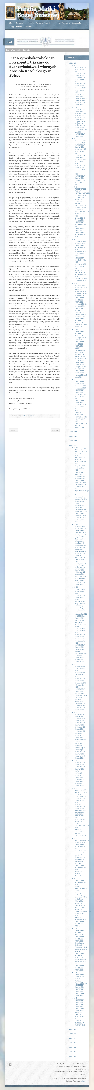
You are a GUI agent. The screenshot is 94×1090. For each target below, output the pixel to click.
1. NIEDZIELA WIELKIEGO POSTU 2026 (79, 344)
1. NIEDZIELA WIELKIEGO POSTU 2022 (79, 968)
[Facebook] (10, 1064)
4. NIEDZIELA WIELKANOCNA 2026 (80, 248)
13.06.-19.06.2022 (81, 819)
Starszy (55, 430)
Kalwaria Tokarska (43, 23)
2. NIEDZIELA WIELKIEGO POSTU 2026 (79, 334)
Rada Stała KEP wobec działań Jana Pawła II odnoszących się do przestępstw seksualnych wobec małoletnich (81, 545)
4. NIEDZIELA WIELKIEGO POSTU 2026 (79, 310)
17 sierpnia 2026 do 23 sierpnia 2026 (80, 80)
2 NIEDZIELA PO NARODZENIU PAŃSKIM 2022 (80, 1023)
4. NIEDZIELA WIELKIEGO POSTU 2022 (79, 933)
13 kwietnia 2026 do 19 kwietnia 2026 (80, 266)
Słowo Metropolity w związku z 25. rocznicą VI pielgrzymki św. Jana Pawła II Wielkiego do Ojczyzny (80, 857)
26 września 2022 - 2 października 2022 (80, 668)
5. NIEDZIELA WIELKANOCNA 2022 (80, 867)
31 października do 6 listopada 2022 (80, 591)
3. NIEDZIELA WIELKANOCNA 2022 (80, 882)
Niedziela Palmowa (62, 23)
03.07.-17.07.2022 (81, 796)
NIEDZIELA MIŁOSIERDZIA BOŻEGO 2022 (80, 905)
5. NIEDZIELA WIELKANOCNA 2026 (80, 234)
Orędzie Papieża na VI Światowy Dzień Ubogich (80, 578)
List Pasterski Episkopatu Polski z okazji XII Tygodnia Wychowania (81, 697)
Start (11, 23)
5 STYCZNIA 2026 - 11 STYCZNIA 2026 (81, 419)
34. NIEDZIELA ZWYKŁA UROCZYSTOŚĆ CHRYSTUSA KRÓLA (80, 558)
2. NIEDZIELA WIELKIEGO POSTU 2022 (79, 955)
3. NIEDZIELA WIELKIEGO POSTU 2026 (79, 321)
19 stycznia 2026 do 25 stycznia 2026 (80, 396)
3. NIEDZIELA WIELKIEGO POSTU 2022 (79, 939)
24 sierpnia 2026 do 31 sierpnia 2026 (80, 69)
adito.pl (83, 1081)
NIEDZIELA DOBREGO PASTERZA (79, 873)
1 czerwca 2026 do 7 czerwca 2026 (80, 182)
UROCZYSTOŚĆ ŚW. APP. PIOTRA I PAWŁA (81, 792)
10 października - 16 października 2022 (80, 641)
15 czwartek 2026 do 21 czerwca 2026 (80, 161)
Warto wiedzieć (16, 50)
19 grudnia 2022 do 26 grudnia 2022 (80, 468)
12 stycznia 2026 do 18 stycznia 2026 (80, 407)
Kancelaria (20, 23)
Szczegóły (26, 50)
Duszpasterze (78, 23)
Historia (30, 23)
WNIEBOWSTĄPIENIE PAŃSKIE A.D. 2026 (82, 214)
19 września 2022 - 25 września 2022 (80, 675)
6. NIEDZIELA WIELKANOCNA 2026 (80, 224)
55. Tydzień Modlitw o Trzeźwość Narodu (81, 981)
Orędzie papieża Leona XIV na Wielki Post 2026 (80, 354)
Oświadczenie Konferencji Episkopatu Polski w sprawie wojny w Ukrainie (81, 947)
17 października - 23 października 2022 (80, 631)
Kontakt (28, 26)
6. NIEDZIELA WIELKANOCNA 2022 (80, 847)
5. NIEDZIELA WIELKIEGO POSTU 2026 (79, 300)
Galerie (19, 26)
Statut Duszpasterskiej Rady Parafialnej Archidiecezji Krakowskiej (80, 604)
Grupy (11, 26)
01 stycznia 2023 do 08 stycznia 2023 (80, 520)
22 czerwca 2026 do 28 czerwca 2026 (80, 151)
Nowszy (14, 430)
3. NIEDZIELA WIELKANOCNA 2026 (80, 260)
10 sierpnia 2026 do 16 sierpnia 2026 (80, 90)
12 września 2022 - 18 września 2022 (80, 685)
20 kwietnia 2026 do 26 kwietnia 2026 (80, 254)
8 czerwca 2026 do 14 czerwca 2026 (80, 172)
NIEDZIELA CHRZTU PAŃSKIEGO (79, 413)
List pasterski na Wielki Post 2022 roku (80, 962)
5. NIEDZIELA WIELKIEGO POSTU (79, 924)
